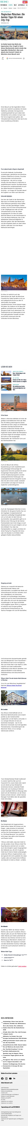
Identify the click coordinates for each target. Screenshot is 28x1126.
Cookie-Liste (4, 1093)
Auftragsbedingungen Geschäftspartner (11, 1112)
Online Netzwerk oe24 (6, 1083)
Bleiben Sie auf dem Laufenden (9, 1073)
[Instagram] (6, 1078)
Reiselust (10, 8)
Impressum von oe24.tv (7, 1103)
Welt (15, 5)
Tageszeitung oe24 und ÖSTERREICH (10, 1107)
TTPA (2, 1121)
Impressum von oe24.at (7, 1101)
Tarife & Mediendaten (6, 1114)
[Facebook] (2, 1078)
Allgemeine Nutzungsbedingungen (9, 1089)
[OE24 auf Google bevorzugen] (24, 58)
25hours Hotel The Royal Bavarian (11, 686)
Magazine (5, 8)
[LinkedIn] (14, 1078)
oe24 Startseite (5, 1088)
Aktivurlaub (21, 5)
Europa (10, 5)
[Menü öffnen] (26, 5)
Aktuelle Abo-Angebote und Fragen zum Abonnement (11, 1116)
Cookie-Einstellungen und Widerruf (10, 1095)
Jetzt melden (22, 966)
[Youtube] (10, 1078)
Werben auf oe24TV (6, 1098)
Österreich (4, 5)
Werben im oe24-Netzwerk (7, 1096)
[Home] (1, 8)
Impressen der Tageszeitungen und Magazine (12, 1119)
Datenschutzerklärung (6, 1091)
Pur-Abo (3, 1100)
